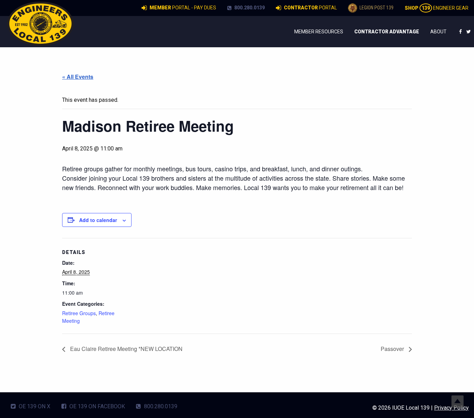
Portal (310, 7)
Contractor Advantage (386, 31)
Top (457, 401)
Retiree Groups (79, 313)
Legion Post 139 (375, 7)
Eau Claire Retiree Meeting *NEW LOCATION (126, 349)
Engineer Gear (436, 8)
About (438, 31)
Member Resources (318, 31)
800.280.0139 (249, 7)
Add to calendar (98, 219)
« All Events (77, 77)
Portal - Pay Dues (183, 7)
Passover (393, 349)
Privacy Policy (451, 407)
